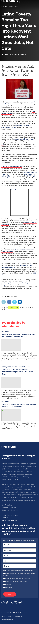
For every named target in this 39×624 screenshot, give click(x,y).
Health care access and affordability (16, 581)
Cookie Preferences (26, 618)
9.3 (2, 145)
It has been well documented (11, 166)
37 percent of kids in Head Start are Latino (17, 250)
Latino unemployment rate (24, 139)
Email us (4, 518)
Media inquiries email (9, 520)
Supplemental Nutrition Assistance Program (16, 126)
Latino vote (8, 587)
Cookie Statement (7, 619)
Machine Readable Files (9, 618)
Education (8, 584)
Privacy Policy (6, 616)
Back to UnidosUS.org (9, 6)
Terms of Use (18, 616)
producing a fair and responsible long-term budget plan (16, 284)
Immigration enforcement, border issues (17, 578)
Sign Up (9, 594)
